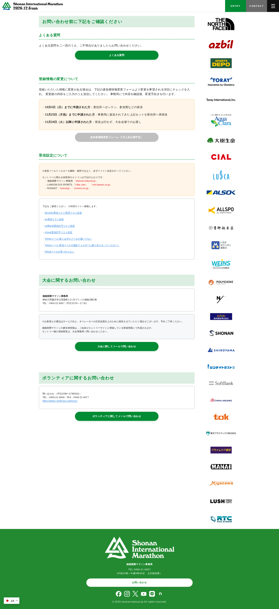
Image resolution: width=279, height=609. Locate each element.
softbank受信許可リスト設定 (60, 226)
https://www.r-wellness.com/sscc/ (60, 401)
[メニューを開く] (273, 6)
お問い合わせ (139, 582)
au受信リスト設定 (54, 219)
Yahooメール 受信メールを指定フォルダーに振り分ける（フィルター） (82, 245)
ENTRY (236, 6)
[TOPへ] (32, 6)
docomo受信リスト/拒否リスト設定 (63, 212)
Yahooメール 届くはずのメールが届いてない (68, 238)
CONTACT (256, 6)
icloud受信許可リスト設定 (58, 232)
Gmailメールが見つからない (59, 251)
